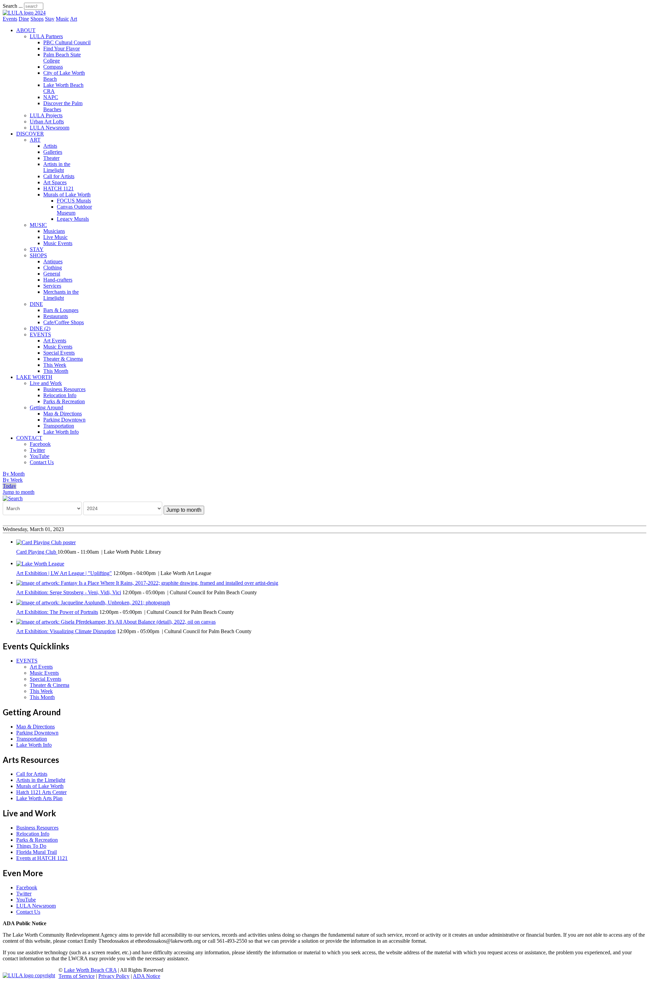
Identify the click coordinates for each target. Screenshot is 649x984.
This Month (55, 371)
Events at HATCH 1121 (42, 858)
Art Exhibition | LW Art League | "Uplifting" (64, 573)
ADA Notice (146, 976)
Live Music (55, 237)
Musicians (54, 231)
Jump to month (18, 492)
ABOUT (25, 30)
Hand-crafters (57, 280)
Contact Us (42, 462)
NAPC (50, 97)
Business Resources (64, 389)
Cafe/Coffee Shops (63, 322)
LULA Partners (46, 36)
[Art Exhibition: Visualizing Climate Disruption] (116, 621)
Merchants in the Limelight (61, 295)
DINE (36, 304)
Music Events (57, 243)
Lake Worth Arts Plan (39, 798)
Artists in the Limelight (56, 167)
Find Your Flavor (61, 48)
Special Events (59, 353)
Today (9, 486)
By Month (14, 474)
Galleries (52, 152)
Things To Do (31, 846)
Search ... (13, 6)
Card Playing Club (36, 552)
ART (35, 140)
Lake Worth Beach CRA (90, 970)
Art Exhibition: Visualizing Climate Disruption (66, 631)
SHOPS (38, 255)
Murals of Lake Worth (67, 194)
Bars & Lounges (60, 310)
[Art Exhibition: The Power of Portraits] (93, 602)
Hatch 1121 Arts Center (41, 792)
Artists (50, 146)
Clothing (52, 267)
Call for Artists (58, 176)
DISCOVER (30, 134)
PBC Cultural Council (67, 42)
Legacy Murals (73, 219)
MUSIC (38, 225)
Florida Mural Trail (36, 852)
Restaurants (55, 316)
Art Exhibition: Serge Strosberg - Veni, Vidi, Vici (68, 592)
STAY (37, 249)
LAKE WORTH (34, 377)
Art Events (54, 340)
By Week (13, 480)
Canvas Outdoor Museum (74, 210)
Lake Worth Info (61, 432)
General (51, 274)
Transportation (58, 426)
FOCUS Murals (74, 200)
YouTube (39, 456)
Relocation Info (59, 395)
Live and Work (46, 383)
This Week (54, 365)
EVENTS (40, 334)
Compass (53, 67)
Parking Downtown (64, 420)
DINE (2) (40, 328)
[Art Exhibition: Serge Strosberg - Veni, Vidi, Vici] (147, 582)
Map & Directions (62, 413)
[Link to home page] (24, 13)
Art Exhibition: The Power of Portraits (57, 612)
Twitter (37, 450)
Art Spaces (55, 182)
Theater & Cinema (63, 359)
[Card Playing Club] (46, 542)
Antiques (53, 261)
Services (52, 286)
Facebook (40, 444)
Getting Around (46, 407)
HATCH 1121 (58, 188)
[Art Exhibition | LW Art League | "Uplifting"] (40, 563)
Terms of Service (76, 976)
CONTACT (29, 438)
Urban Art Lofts (47, 121)
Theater (51, 158)
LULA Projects (46, 115)
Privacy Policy (113, 976)
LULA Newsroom (49, 127)
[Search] (13, 498)
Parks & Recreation (64, 401)
